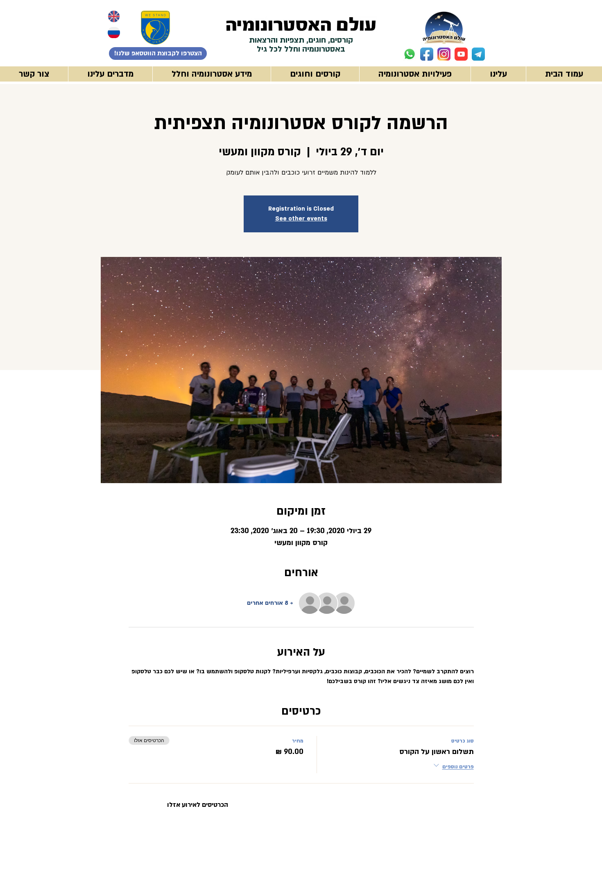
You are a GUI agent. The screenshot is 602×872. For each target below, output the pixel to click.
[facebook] (426, 54)
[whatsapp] (409, 54)
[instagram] (443, 54)
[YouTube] (461, 54)
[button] (415, 74)
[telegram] (478, 54)
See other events (301, 219)
